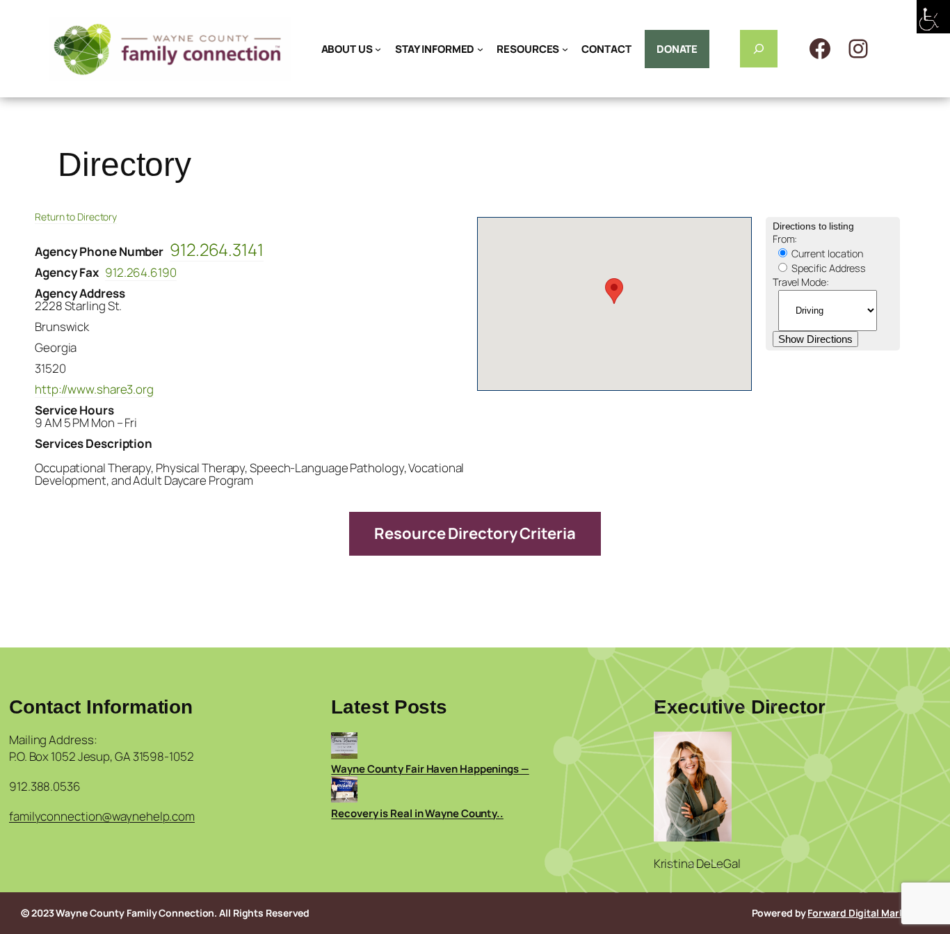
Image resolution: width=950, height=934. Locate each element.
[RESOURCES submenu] (565, 49)
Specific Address (827, 268)
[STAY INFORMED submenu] (480, 49)
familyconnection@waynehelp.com (102, 816)
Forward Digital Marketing (868, 912)
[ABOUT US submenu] (378, 49)
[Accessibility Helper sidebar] (933, 16)
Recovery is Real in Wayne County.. (417, 813)
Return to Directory (76, 216)
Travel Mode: (801, 282)
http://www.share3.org (94, 389)
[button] (614, 291)
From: (785, 238)
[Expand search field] (759, 48)
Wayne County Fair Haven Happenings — (430, 769)
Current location (826, 253)
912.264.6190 (141, 272)
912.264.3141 (217, 249)
